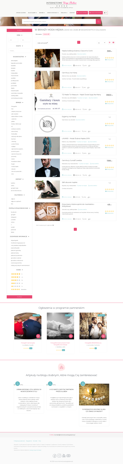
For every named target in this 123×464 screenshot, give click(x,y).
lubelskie (13, 65)
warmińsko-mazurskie (17, 93)
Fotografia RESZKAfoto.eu (93, 343)
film (12, 204)
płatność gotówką (16, 250)
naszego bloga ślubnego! (35, 450)
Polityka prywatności (19, 441)
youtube (13, 219)
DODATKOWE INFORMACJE (18, 236)
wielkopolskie (14, 95)
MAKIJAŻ (13, 146)
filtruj (19, 30)
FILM (12, 109)
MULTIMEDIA (18, 195)
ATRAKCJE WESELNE (16, 129)
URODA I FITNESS (15, 144)
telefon (13, 183)
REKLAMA (63, 12)
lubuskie (13, 68)
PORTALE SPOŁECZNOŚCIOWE (19, 208)
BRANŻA (19, 102)
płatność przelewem (16, 255)
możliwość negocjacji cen (18, 243)
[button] (106, 12)
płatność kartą (15, 253)
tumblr (13, 227)
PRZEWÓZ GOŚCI (15, 151)
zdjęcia (13, 199)
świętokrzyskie (15, 90)
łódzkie (13, 70)
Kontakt (35, 441)
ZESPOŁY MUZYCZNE (16, 111)
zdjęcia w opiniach (16, 201)
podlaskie (13, 83)
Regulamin (29, 441)
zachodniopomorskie (17, 98)
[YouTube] (64, 456)
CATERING (13, 141)
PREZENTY (13, 156)
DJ (11, 126)
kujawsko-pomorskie (16, 63)
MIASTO (18, 46)
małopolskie (14, 73)
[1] (113, 42)
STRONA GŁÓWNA (21, 12)
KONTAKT (72, 12)
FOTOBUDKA (14, 134)
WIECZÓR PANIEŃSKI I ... (17, 171)
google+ (13, 214)
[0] (109, 42)
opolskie (13, 78)
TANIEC (13, 159)
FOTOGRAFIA (14, 106)
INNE (12, 174)
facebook (13, 212)
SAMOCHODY (14, 131)
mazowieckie (14, 75)
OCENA (18, 270)
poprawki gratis (15, 248)
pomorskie (14, 85)
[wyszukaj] (98, 21)
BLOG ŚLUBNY (32, 12)
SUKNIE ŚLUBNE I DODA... (17, 116)
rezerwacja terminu (16, 263)
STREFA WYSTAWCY (52, 12)
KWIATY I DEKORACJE (16, 124)
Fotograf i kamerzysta (28, 343)
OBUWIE (13, 169)
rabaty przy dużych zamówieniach (20, 265)
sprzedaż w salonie (16, 258)
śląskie (12, 88)
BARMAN (13, 139)
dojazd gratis (14, 240)
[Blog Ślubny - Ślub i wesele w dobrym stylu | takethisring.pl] (68, 456)
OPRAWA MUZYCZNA (16, 154)
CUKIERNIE (13, 119)
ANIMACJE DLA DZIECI (16, 136)
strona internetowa (16, 190)
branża (46, 34)
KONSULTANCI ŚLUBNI (16, 161)
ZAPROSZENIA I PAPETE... (17, 149)
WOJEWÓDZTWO (18, 56)
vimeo (12, 222)
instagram (13, 217)
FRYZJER (13, 164)
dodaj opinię (109, 59)
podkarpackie (15, 80)
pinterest (13, 229)
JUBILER (13, 121)
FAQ (39, 441)
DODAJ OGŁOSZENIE (96, 12)
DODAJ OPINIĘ (82, 12)
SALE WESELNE (14, 114)
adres (12, 185)
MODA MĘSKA (14, 166)
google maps (14, 188)
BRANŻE (41, 12)
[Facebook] (55, 456)
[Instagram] (59, 456)
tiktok (12, 232)
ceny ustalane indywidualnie (18, 245)
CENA (19, 35)
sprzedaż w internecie (17, 260)
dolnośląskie (14, 60)
